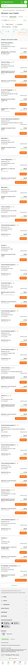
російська (12, 639)
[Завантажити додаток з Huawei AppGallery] (5, 626)
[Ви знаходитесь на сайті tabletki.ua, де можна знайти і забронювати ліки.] (7, 2)
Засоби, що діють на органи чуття (8, 10)
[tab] (13, 16)
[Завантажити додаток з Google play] (5, 623)
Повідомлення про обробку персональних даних (10, 645)
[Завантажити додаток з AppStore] (15, 623)
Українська (4, 639)
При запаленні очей (20, 10)
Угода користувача (4, 642)
